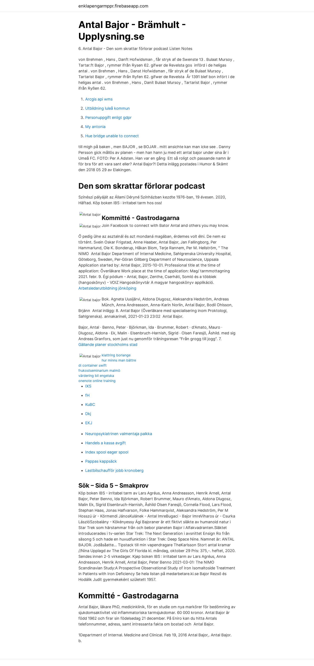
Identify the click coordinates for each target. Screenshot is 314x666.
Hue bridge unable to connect (112, 136)
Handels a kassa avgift (105, 443)
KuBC (90, 404)
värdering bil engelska (96, 375)
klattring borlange (116, 355)
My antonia (95, 126)
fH (87, 395)
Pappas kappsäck (101, 461)
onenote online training (97, 381)
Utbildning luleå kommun (107, 108)
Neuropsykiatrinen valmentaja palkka (118, 433)
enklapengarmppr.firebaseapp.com (113, 6)
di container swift (92, 365)
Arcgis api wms (99, 99)
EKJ (88, 423)
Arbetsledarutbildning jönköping (107, 288)
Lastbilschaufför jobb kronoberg (114, 470)
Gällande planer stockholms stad (107, 344)
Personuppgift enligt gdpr (108, 117)
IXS (88, 386)
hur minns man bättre (119, 360)
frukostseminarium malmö (99, 370)
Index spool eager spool (106, 452)
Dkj (88, 413)
